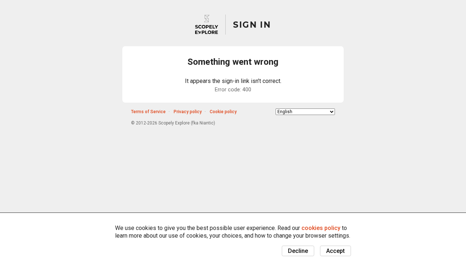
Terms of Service (148, 111)
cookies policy (320, 228)
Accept (335, 250)
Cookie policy (223, 111)
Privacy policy (188, 111)
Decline (298, 250)
